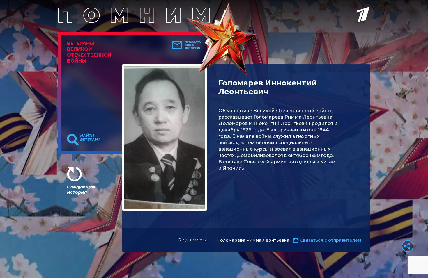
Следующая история (81, 189)
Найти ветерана (90, 138)
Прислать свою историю (193, 45)
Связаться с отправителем (330, 240)
